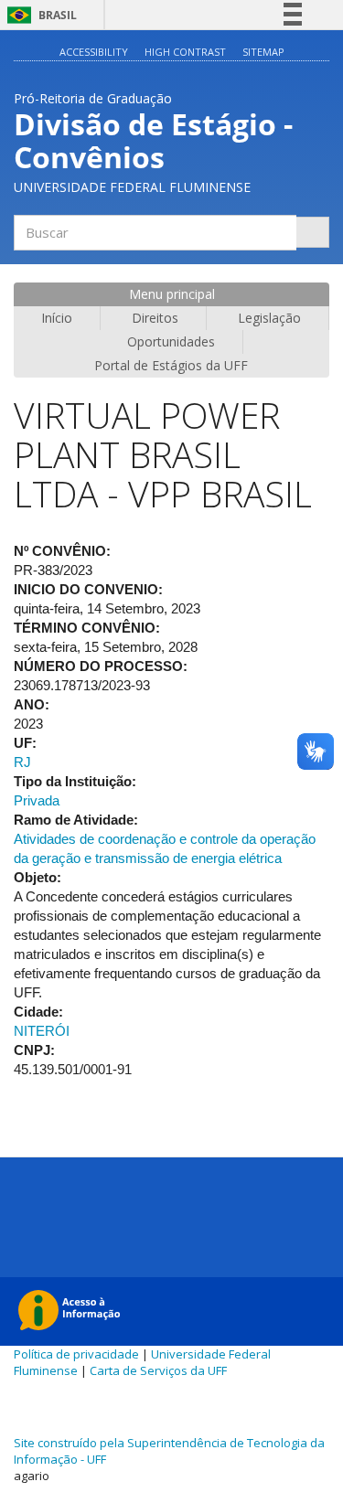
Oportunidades (171, 341)
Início (56, 317)
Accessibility (93, 52)
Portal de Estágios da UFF (171, 365)
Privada (36, 800)
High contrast (185, 52)
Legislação (269, 317)
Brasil (38, 15)
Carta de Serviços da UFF (158, 1370)
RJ (22, 762)
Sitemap (263, 52)
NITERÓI (42, 1031)
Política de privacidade (76, 1354)
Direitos (155, 317)
